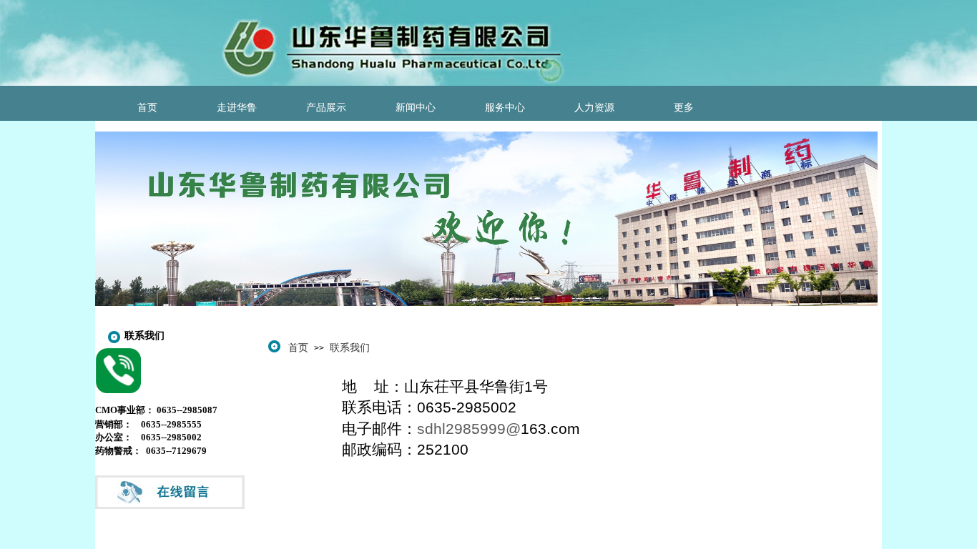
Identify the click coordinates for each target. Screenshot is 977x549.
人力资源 (594, 107)
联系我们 (350, 347)
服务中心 (505, 107)
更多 (684, 107)
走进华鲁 (237, 107)
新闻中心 (416, 107)
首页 (147, 107)
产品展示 (326, 107)
